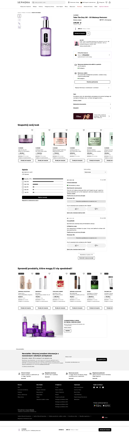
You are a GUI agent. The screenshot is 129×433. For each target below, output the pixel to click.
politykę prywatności (45, 364)
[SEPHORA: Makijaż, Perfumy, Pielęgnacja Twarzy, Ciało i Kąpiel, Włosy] (24, 2)
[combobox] (95, 172)
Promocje (32, 410)
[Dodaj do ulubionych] (32, 130)
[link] (42, 197)
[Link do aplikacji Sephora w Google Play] (97, 405)
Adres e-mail (68, 356)
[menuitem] (73, 2)
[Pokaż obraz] (19, 15)
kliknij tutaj (32, 409)
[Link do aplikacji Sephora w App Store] (106, 405)
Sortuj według (87, 169)
